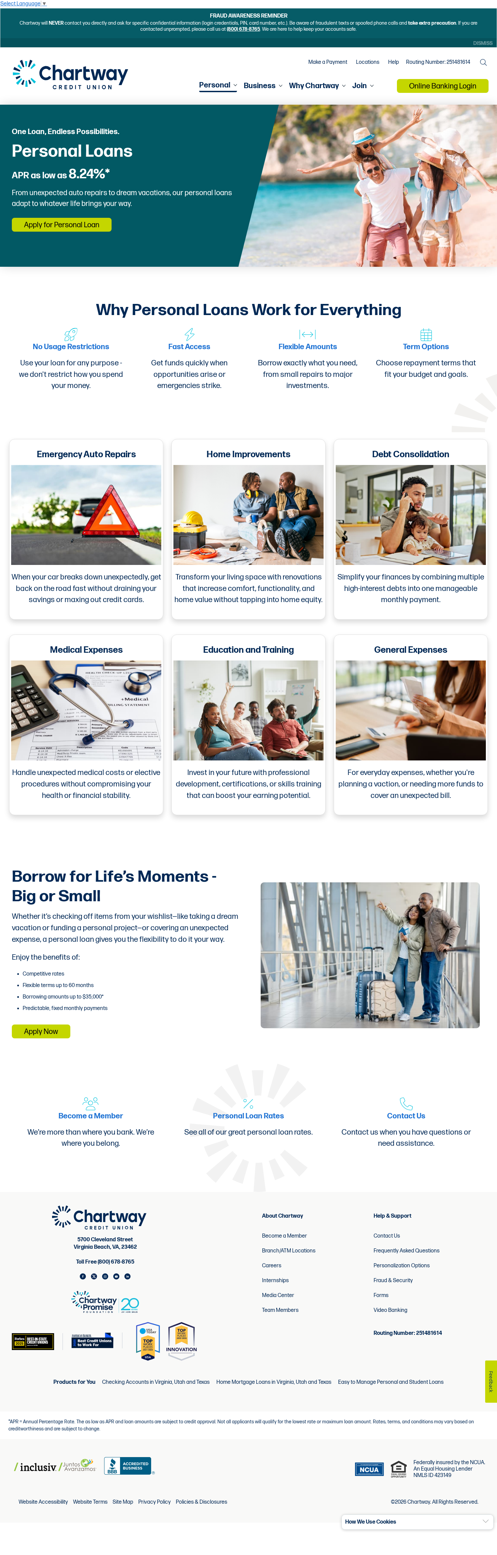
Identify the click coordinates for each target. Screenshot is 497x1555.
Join (359, 85)
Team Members (280, 1310)
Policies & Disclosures (201, 1502)
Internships (275, 1280)
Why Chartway (314, 85)
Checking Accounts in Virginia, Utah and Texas (156, 1382)
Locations (367, 62)
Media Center (278, 1295)
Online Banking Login (442, 86)
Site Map (123, 1502)
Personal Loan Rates (248, 1116)
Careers (271, 1266)
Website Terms (90, 1502)
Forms (381, 1295)
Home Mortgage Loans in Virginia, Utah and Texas (273, 1382)
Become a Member (90, 1116)
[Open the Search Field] (483, 62)
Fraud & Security (393, 1280)
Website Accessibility (43, 1502)
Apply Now (41, 1031)
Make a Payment (327, 62)
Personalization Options (402, 1266)
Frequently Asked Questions (407, 1251)
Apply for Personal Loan (61, 225)
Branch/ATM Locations (288, 1251)
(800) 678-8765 (243, 29)
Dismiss (483, 43)
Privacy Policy (154, 1502)
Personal (214, 85)
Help (393, 62)
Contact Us (406, 1116)
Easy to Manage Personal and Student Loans (391, 1382)
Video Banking (390, 1310)
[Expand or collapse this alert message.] (485, 1521)
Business (260, 85)
